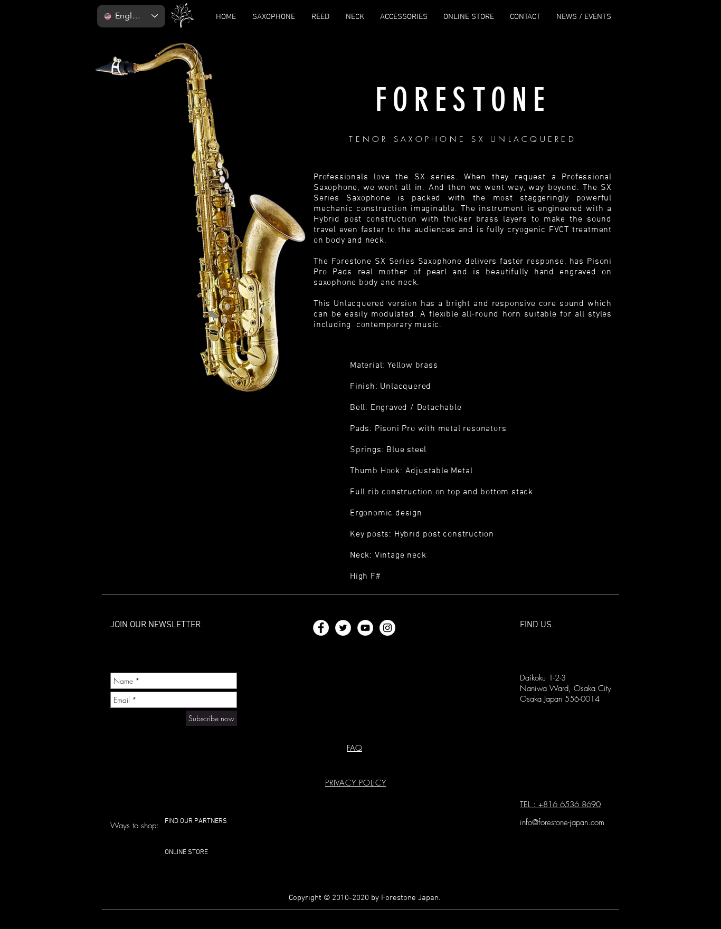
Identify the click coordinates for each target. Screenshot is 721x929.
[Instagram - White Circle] (387, 628)
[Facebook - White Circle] (321, 628)
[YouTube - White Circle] (365, 628)
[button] (355, 783)
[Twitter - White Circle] (343, 628)
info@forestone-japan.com (562, 822)
